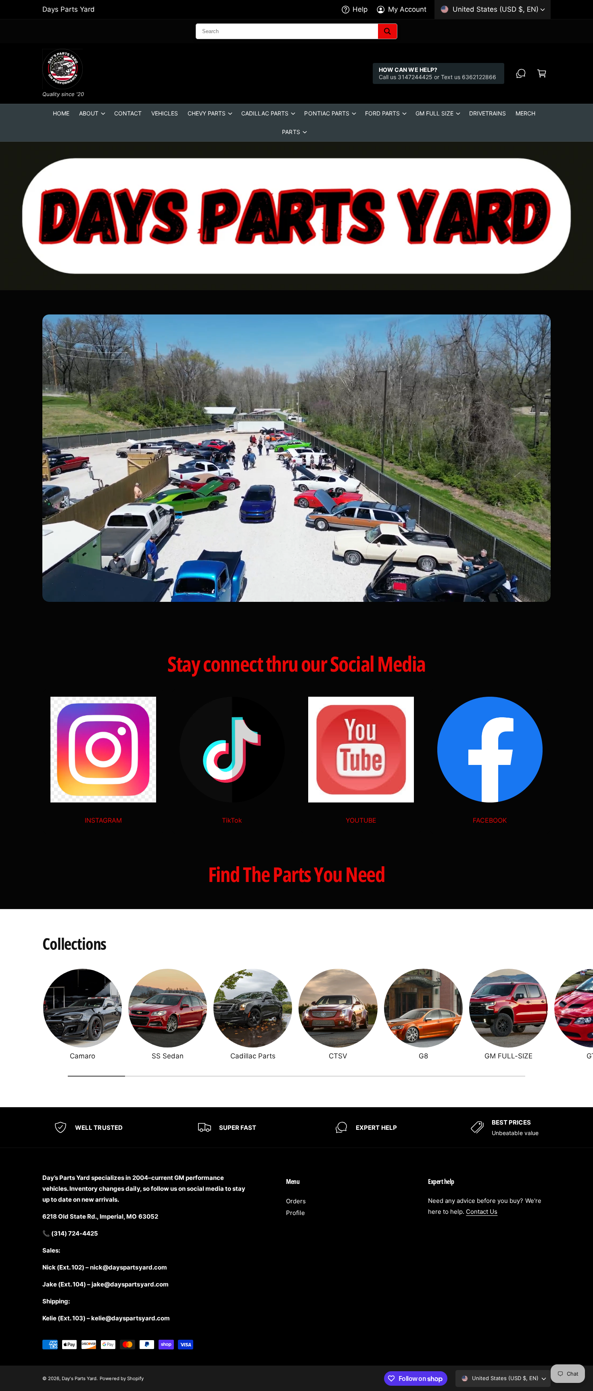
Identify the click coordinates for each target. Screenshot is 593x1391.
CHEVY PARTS (207, 113)
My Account (407, 9)
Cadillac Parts (253, 1056)
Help (360, 9)
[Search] (387, 31)
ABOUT (88, 113)
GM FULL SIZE (434, 113)
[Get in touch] (520, 73)
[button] (541, 73)
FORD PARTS (382, 113)
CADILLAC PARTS (264, 113)
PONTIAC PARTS (326, 113)
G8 (423, 1056)
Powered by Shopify (121, 1378)
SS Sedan (168, 1056)
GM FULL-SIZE (508, 1056)
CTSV (338, 1056)
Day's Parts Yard (79, 1378)
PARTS (291, 131)
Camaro (82, 1056)
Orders (296, 1201)
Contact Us (481, 1211)
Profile (295, 1213)
